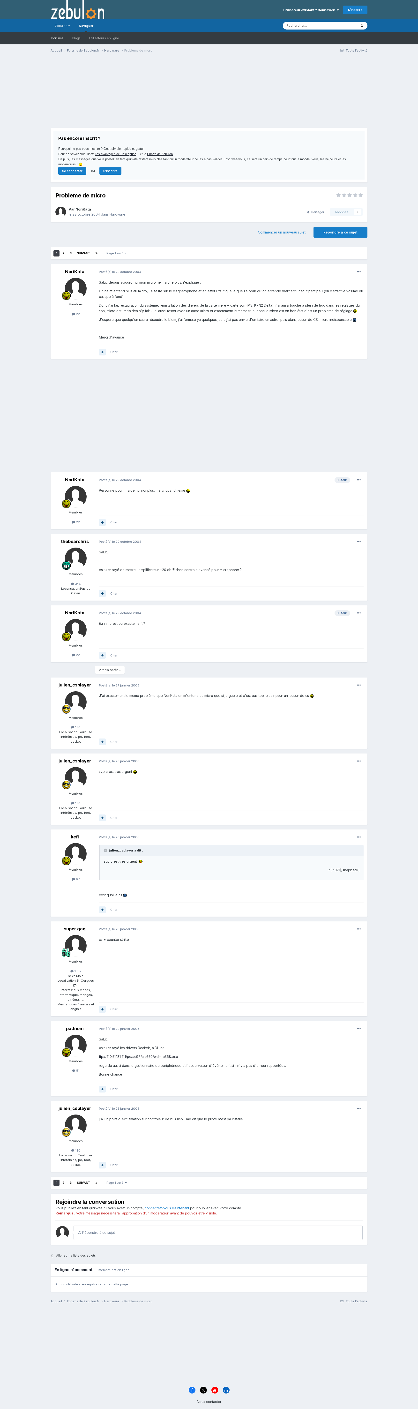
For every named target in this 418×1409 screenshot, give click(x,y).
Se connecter (72, 171)
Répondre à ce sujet (340, 232)
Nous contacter (209, 1402)
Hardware (117, 214)
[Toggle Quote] (106, 850)
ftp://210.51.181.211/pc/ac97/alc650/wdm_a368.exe (138, 1057)
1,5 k (77, 971)
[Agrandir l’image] (355, 311)
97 (77, 879)
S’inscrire (355, 10)
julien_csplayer (75, 684)
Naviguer (86, 26)
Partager (316, 212)
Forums (57, 38)
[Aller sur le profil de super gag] (76, 946)
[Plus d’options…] (359, 272)
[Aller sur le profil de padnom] (76, 1045)
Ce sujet (344, 25)
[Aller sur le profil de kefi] (76, 854)
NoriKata (83, 209)
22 (77, 314)
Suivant (83, 253)
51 (77, 1070)
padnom (75, 1028)
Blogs (76, 38)
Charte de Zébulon (160, 154)
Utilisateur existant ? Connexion (310, 10)
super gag (75, 928)
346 (77, 584)
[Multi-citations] (102, 352)
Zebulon (61, 26)
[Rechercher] (362, 26)
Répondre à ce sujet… (99, 1232)
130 (77, 727)
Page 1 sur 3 (115, 253)
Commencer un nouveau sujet (282, 232)
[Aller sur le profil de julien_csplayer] (76, 702)
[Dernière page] (96, 253)
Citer (114, 352)
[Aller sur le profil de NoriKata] (60, 212)
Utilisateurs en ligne (104, 38)
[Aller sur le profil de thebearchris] (76, 558)
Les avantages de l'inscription (115, 154)
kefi (75, 836)
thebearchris (75, 541)
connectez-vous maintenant (167, 1208)
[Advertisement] (139, 94)
